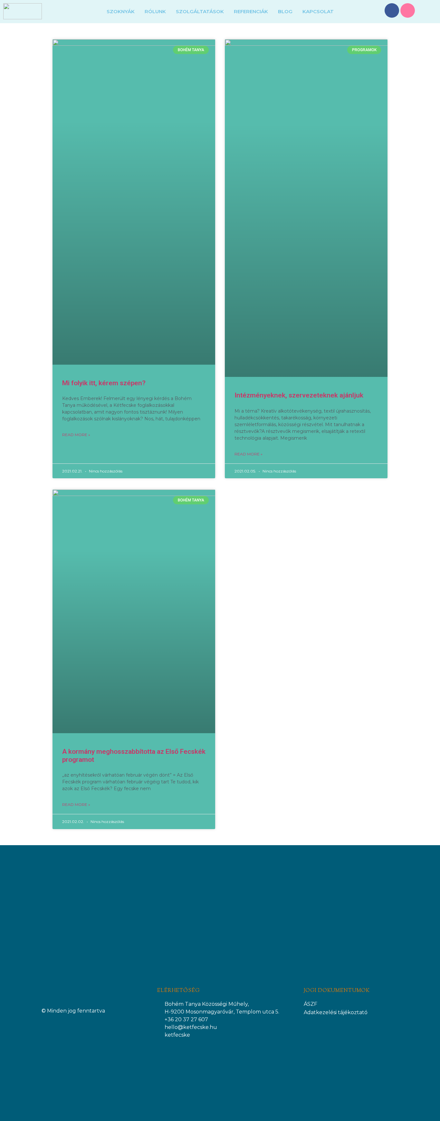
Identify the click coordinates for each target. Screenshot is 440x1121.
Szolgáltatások (200, 11)
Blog (285, 11)
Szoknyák (121, 11)
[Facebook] (392, 10)
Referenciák (251, 11)
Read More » (76, 434)
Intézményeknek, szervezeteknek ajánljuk (298, 395)
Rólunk (155, 11)
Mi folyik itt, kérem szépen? (104, 383)
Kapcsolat (318, 11)
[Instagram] (407, 10)
